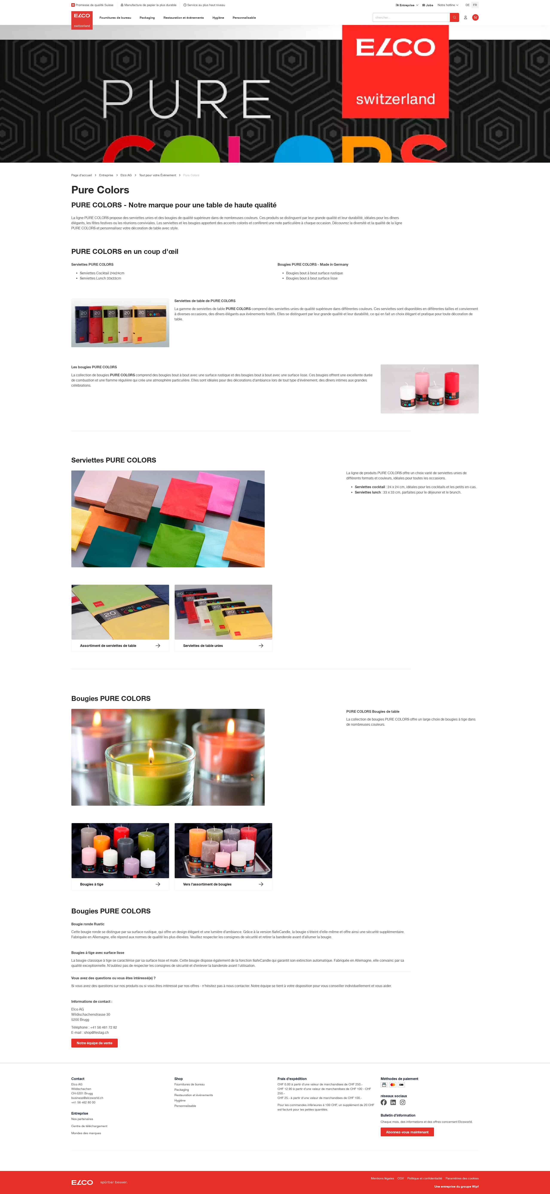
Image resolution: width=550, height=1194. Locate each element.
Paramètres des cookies (462, 1178)
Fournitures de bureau (189, 1084)
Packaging (181, 1089)
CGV (400, 1178)
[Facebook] (384, 1103)
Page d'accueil (81, 175)
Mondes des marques (86, 1133)
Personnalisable (185, 1106)
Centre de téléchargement (89, 1126)
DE (468, 5)
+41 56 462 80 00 (83, 1102)
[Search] (454, 17)
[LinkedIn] (393, 1103)
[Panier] (475, 17)
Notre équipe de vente (94, 1043)
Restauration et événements (193, 1095)
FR (475, 5)
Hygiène (180, 1100)
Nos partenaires (82, 1119)
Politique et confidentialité (424, 1178)
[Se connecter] (465, 17)
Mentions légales (382, 1178)
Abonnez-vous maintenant (407, 1132)
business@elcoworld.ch (87, 1098)
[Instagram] (403, 1103)
